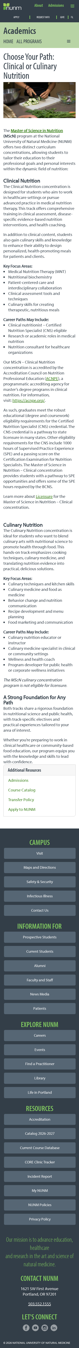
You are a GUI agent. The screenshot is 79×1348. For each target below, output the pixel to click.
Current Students (39, 951)
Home (8, 41)
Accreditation (39, 1119)
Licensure (44, 496)
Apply (16, 17)
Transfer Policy (21, 799)
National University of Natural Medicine (41, 1342)
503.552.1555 (39, 1303)
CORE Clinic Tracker (40, 1162)
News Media (39, 994)
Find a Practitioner (39, 1063)
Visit (39, 853)
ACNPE (52, 378)
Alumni (40, 965)
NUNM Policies (39, 1204)
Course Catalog (21, 790)
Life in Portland (40, 1092)
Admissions (56, 5)
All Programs (29, 41)
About (38, 5)
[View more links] (72, 5)
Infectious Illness (40, 896)
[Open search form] (72, 17)
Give (62, 17)
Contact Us (39, 910)
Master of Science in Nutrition (37, 130)
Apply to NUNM (21, 809)
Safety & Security (40, 881)
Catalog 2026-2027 (40, 1133)
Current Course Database (40, 1147)
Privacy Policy (40, 1219)
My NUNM (40, 1190)
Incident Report (40, 1176)
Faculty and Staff (40, 980)
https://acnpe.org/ (28, 400)
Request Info (43, 17)
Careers (40, 1035)
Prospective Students (39, 937)
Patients (39, 1008)
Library (39, 1078)
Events (40, 1049)
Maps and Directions (40, 867)
